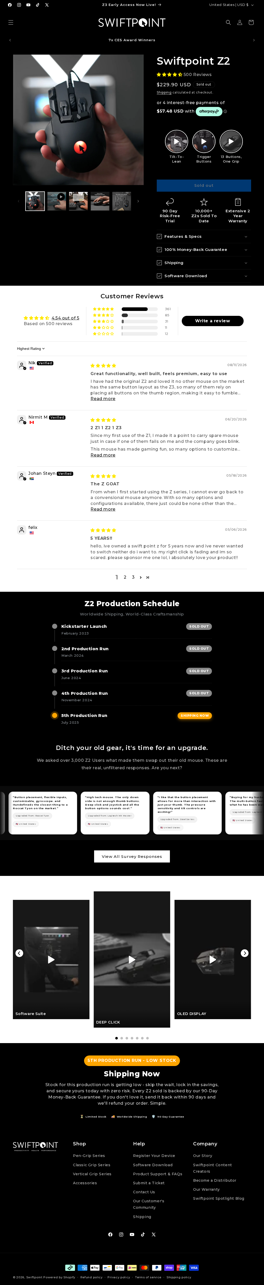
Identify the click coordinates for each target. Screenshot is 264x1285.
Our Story (202, 1155)
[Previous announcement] (10, 40)
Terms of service (148, 1277)
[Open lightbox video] (176, 141)
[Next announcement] (254, 40)
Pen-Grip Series (89, 1155)
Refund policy (91, 1277)
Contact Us (144, 1192)
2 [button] (125, 577)
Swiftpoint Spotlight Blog (218, 1198)
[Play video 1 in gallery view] (56, 201)
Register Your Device (154, 1155)
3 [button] (133, 577)
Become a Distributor (214, 1180)
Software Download (152, 1165)
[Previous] (19, 953)
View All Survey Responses (132, 856)
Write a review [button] (212, 320)
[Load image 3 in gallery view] (100, 201)
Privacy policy (119, 1277)
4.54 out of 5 (65, 318)
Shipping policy (179, 1277)
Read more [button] (102, 398)
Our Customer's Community (148, 1204)
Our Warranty (206, 1189)
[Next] (245, 953)
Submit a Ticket (149, 1183)
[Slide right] (138, 201)
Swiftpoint (34, 1277)
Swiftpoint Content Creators (212, 1168)
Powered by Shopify (59, 1277)
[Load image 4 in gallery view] (121, 201)
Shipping (164, 92)
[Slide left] (18, 201)
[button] (10, 22)
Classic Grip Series (91, 1165)
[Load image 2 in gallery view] (78, 201)
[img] (103, 365)
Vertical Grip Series (92, 1174)
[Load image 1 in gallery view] (35, 201)
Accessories (85, 1183)
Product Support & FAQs (157, 1174)
